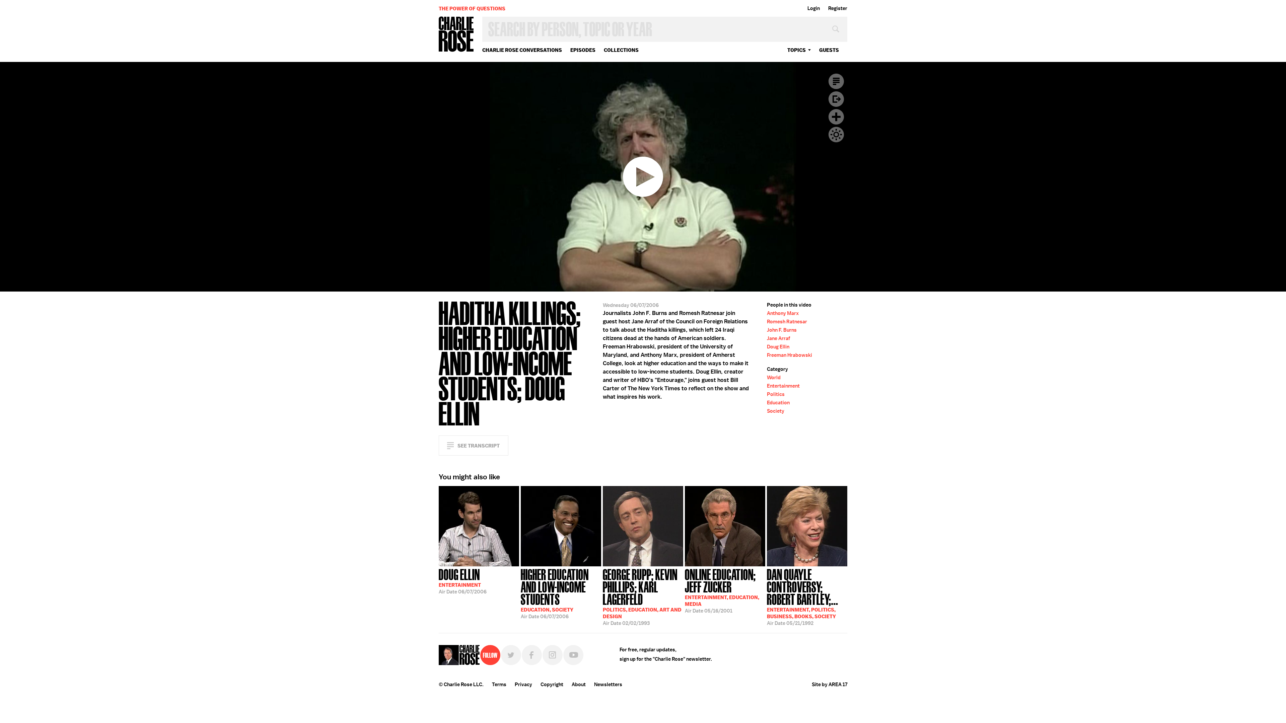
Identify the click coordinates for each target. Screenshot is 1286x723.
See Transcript (478, 446)
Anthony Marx (783, 313)
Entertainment (783, 386)
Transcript (836, 81)
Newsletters (608, 684)
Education (778, 402)
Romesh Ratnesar (787, 321)
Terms (499, 684)
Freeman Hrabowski (789, 355)
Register (837, 8)
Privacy (523, 684)
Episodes (582, 50)
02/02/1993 (642, 596)
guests (829, 50)
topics (796, 50)
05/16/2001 (722, 590)
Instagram (553, 655)
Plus (836, 117)
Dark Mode (836, 134)
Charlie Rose (456, 34)
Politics (776, 394)
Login (813, 8)
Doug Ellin (778, 346)
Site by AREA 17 (829, 684)
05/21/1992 (802, 596)
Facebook (532, 655)
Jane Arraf (778, 338)
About (579, 684)
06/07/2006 (463, 580)
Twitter (511, 655)
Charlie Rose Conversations (522, 50)
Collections (621, 50)
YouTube (573, 655)
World (774, 377)
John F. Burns (782, 330)
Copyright (552, 684)
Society (775, 411)
